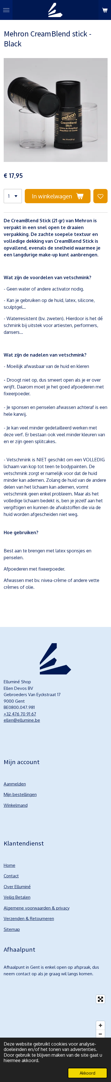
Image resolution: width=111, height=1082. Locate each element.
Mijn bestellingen (20, 794)
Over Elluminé (17, 886)
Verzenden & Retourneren (29, 918)
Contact (11, 876)
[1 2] (13, 196)
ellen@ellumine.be (22, 720)
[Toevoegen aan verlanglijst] (100, 196)
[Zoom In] (100, 1025)
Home (9, 865)
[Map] (56, 1016)
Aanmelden (15, 784)
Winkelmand (16, 805)
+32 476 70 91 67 (20, 714)
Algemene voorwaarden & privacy (36, 908)
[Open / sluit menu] (6, 10)
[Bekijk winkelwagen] (104, 10)
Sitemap (12, 929)
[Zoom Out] (100, 1034)
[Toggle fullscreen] (100, 999)
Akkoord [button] (87, 1072)
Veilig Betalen (17, 897)
